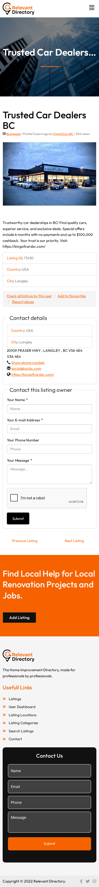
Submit (18, 518)
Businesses (13, 134)
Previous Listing (24, 540)
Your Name (17, 399)
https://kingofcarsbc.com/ (32, 374)
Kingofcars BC (63, 134)
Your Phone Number (23, 440)
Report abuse (23, 301)
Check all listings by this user (29, 296)
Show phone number (28, 362)
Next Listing (74, 540)
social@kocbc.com (26, 368)
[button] (91, 7)
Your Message (19, 460)
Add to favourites (72, 296)
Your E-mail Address (25, 420)
